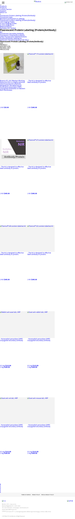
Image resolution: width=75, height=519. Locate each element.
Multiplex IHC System (8, 28)
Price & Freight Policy (47, 494)
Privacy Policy (36, 494)
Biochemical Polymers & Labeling (12, 18)
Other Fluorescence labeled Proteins (13, 36)
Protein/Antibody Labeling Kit (11, 38)
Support (3, 11)
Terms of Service (26, 494)
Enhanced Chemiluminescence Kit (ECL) (14, 40)
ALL (1, 32)
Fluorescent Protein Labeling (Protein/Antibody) (17, 15)
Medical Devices (6, 26)
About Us (3, 12)
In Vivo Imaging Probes (8, 23)
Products (3, 6)
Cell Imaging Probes (7, 22)
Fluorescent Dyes (6, 17)
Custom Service (6, 9)
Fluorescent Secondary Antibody (12, 33)
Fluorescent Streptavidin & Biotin (12, 35)
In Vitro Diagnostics (7, 25)
